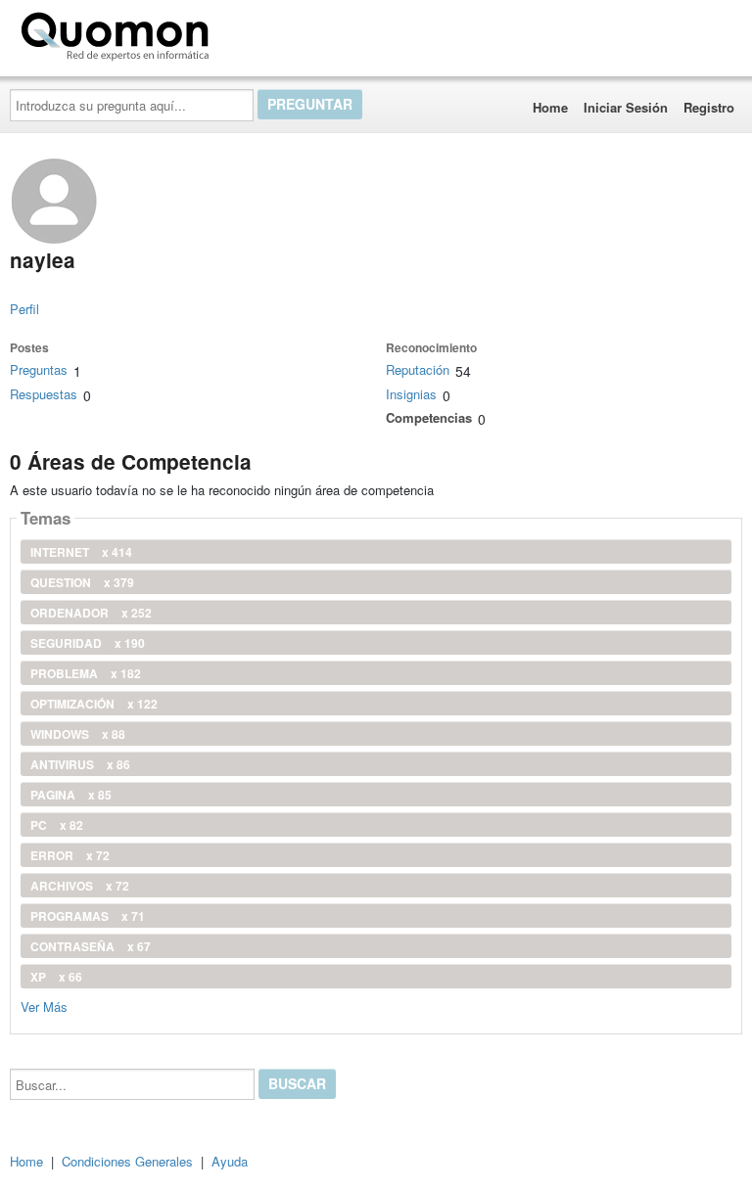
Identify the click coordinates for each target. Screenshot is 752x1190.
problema (85, 673)
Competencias (429, 417)
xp (56, 976)
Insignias (411, 394)
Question (82, 582)
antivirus (80, 764)
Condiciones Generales (127, 1161)
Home (550, 107)
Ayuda (230, 1161)
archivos (79, 885)
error (70, 855)
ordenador (91, 612)
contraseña (90, 946)
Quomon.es (278, 32)
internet (81, 552)
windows (77, 734)
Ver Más (44, 1005)
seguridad (87, 643)
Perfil (24, 308)
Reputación (417, 369)
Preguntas (39, 369)
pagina (71, 794)
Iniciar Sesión (626, 107)
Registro (708, 107)
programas (87, 916)
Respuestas (43, 394)
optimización (94, 703)
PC (56, 825)
